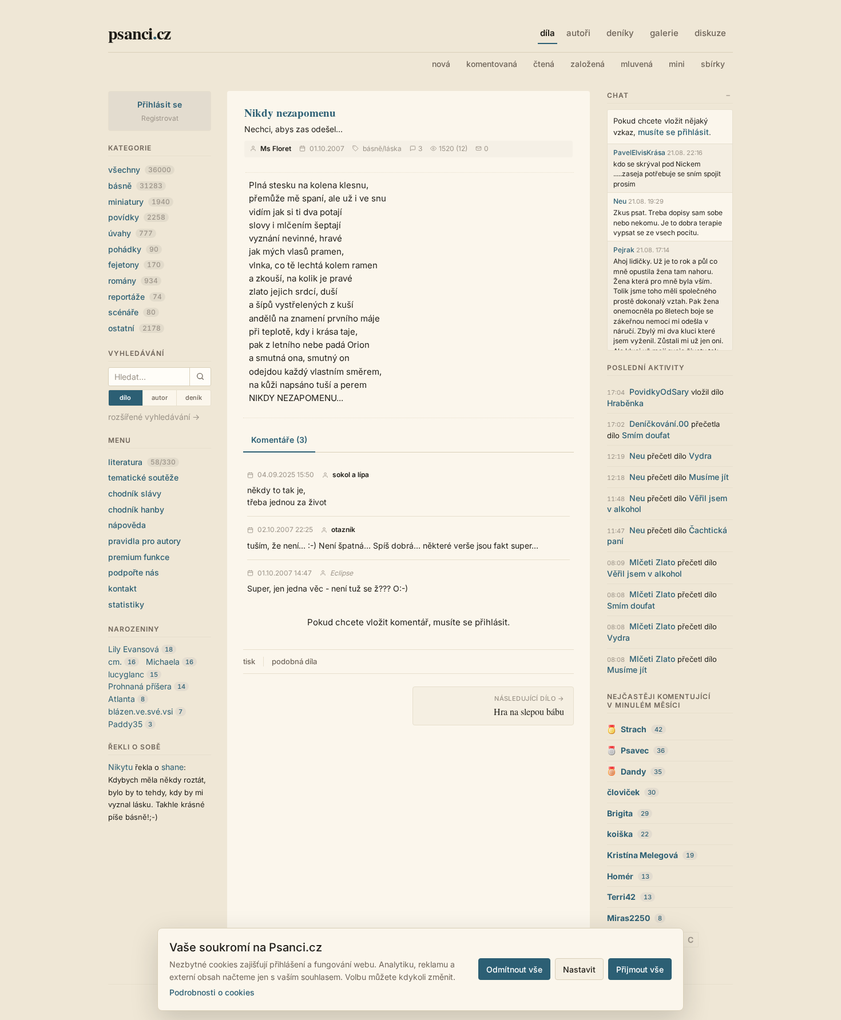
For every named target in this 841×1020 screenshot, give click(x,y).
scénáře (132, 312)
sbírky (713, 64)
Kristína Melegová (642, 855)
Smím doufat (646, 435)
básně (135, 185)
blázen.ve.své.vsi (140, 711)
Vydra (700, 456)
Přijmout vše (640, 969)
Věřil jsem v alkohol (644, 573)
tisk (249, 661)
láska (393, 148)
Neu (619, 201)
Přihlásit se (160, 104)
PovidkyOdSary (659, 391)
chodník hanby (136, 509)
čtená (543, 64)
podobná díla (294, 661)
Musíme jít (709, 477)
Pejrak (623, 249)
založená (587, 64)
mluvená (637, 64)
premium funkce (138, 557)
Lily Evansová (133, 649)
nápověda (127, 525)
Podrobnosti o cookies (212, 992)
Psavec (635, 750)
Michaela (163, 661)
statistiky (126, 604)
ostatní (134, 328)
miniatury (139, 202)
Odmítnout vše (514, 969)
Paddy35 (125, 724)
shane (172, 767)
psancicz (139, 32)
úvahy (130, 233)
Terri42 (621, 897)
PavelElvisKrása (639, 152)
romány (133, 280)
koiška (620, 834)
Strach (633, 729)
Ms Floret (275, 148)
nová (441, 64)
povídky (136, 217)
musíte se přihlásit (673, 132)
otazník (343, 529)
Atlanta (121, 699)
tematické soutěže (143, 477)
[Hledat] (200, 377)
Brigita (620, 813)
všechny (139, 169)
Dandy (633, 771)
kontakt (122, 588)
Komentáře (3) (279, 439)
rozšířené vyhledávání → (154, 417)
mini (677, 64)
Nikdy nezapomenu (290, 112)
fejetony (134, 264)
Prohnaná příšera (140, 686)
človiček (623, 792)
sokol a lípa (350, 474)
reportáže (135, 296)
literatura (142, 462)
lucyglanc (126, 674)
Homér (620, 876)
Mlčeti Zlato (652, 562)
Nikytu (120, 767)
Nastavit (579, 969)
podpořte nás (133, 572)
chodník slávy (134, 493)
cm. (115, 661)
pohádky (133, 249)
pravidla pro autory (144, 541)
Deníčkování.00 (659, 423)
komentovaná (491, 64)
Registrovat (159, 118)
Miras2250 (628, 918)
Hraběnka (625, 403)
